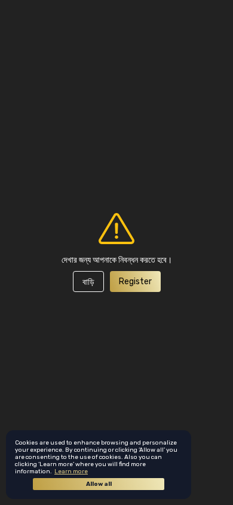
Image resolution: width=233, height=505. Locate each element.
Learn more (71, 471)
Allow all (99, 484)
